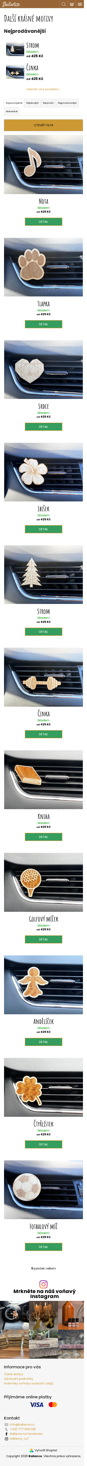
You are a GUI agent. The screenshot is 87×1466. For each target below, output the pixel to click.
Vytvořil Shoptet (46, 1450)
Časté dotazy (13, 1374)
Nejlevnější (32, 103)
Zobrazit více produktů (42, 89)
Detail (43, 222)
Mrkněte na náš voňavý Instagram (44, 1294)
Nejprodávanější (67, 103)
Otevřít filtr (43, 125)
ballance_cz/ (19, 1439)
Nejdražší (48, 103)
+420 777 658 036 (23, 1429)
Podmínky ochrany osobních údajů (28, 1383)
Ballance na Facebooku (26, 1434)
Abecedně (11, 111)
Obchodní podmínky (18, 1379)
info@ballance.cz (22, 1425)
